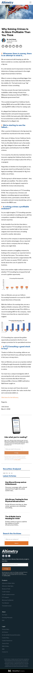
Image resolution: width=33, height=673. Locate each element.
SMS (3, 649)
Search (16, 543)
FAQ (3, 620)
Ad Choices (5, 632)
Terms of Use (5, 643)
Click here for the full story (9, 397)
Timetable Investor (6, 606)
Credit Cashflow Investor (8, 594)
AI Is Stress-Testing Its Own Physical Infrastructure (16, 500)
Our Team (4, 614)
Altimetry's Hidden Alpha (8, 583)
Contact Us (5, 652)
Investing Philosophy (7, 617)
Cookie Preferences (7, 640)
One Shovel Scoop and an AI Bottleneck (15, 483)
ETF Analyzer (5, 597)
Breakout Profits (6, 589)
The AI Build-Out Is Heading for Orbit (13, 517)
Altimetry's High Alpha (7, 586)
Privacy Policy (5, 629)
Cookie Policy (5, 638)
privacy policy (17, 459)
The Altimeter (5, 603)
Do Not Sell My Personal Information (11, 635)
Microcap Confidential (7, 600)
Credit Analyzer (6, 591)
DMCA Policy (5, 646)
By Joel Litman (11, 39)
